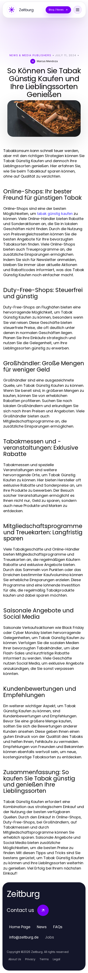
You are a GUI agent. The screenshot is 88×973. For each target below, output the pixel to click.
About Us (14, 959)
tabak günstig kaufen (55, 213)
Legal (56, 959)
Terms (44, 959)
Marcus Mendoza (47, 61)
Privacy (30, 959)
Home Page (19, 926)
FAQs (57, 926)
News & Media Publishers (30, 55)
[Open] (77, 10)
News (42, 926)
